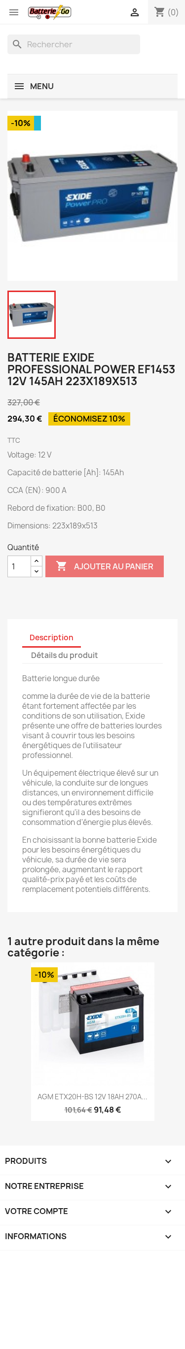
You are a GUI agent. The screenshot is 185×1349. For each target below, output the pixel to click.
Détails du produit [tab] (64, 655)
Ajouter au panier (104, 566)
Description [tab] (52, 637)
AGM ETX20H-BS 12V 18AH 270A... (92, 1096)
